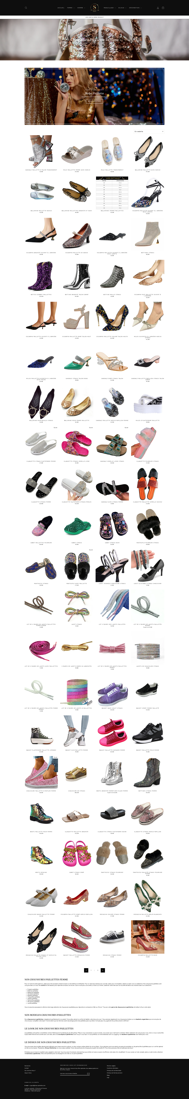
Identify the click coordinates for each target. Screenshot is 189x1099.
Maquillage (109, 7)
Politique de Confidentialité (114, 1070)
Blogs (108, 1075)
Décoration (134, 7)
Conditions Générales (112, 1068)
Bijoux (122, 7)
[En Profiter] (94, 96)
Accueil (61, 7)
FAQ (108, 1077)
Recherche (27, 1065)
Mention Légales (111, 1065)
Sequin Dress (28, 1073)
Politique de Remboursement (114, 1073)
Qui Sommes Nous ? (30, 1070)
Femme (70, 7)
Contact (27, 1068)
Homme (80, 7)
